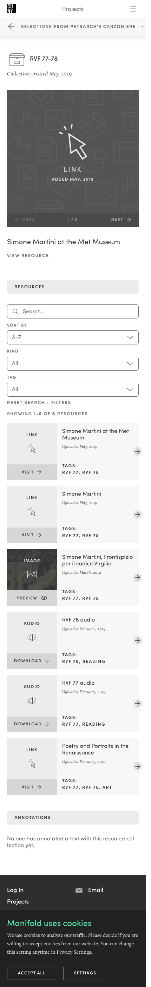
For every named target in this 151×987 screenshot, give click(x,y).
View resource (28, 255)
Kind (13, 351)
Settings (85, 973)
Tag (12, 377)
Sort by (17, 325)
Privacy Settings (74, 951)
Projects (73, 8)
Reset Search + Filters (39, 402)
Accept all (31, 973)
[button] (15, 889)
